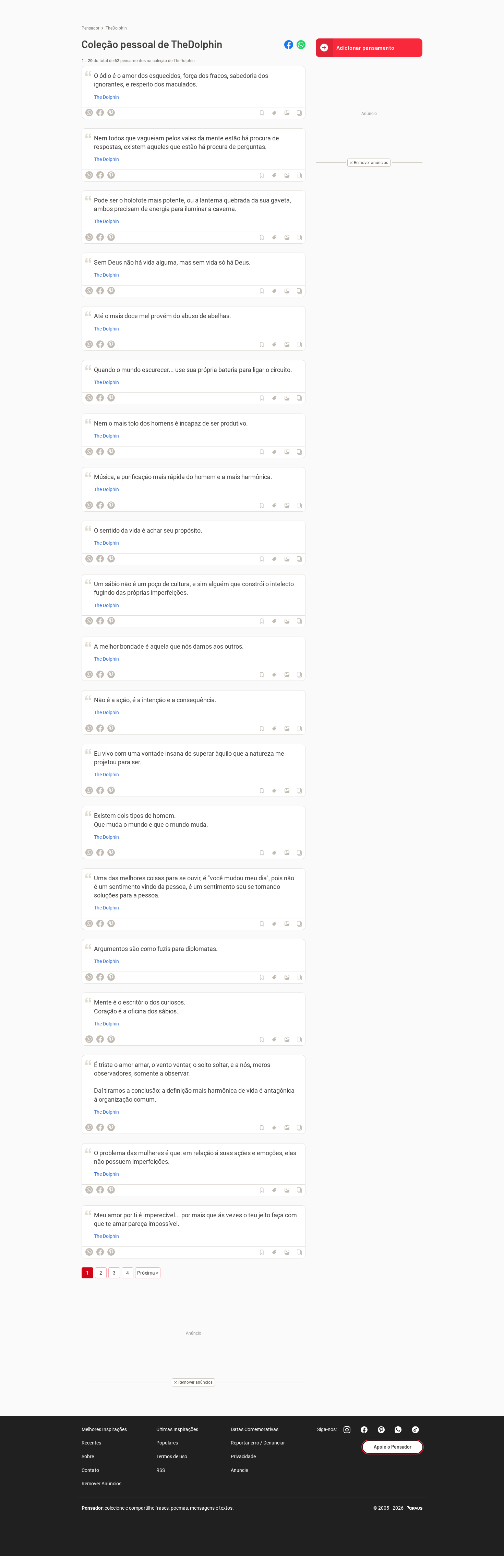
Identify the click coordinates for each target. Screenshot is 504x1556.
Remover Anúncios (101, 1483)
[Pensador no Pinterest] (381, 1430)
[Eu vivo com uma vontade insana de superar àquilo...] (286, 790)
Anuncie (239, 1470)
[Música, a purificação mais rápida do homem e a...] (286, 505)
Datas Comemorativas (254, 1429)
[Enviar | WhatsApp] (301, 44)
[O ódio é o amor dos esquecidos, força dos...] (286, 112)
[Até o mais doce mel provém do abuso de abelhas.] (286, 344)
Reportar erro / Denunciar (258, 1442)
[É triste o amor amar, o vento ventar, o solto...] (286, 1127)
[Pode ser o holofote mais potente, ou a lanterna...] (286, 237)
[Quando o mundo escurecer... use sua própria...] (286, 398)
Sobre (88, 1456)
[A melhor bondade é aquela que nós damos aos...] (286, 674)
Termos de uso (171, 1456)
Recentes (91, 1442)
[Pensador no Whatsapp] (398, 1430)
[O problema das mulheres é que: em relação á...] (286, 1190)
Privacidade (243, 1456)
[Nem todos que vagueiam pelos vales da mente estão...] (286, 175)
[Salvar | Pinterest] (111, 112)
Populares (167, 1442)
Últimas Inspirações (177, 1429)
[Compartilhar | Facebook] (288, 44)
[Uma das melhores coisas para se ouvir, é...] (286, 923)
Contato (90, 1470)
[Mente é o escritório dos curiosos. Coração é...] (286, 1039)
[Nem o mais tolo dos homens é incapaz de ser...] (286, 451)
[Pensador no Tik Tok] (415, 1430)
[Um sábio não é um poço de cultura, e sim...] (286, 621)
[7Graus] (414, 1507)
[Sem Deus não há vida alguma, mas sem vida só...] (286, 291)
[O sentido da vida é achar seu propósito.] (286, 559)
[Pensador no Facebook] (364, 1430)
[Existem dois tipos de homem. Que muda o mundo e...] (286, 852)
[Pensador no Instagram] (347, 1430)
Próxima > (147, 1273)
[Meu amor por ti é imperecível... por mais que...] (286, 1252)
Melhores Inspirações (104, 1429)
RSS (160, 1470)
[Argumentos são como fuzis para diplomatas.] (286, 977)
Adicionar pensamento (365, 47)
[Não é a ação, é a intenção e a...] (286, 728)
